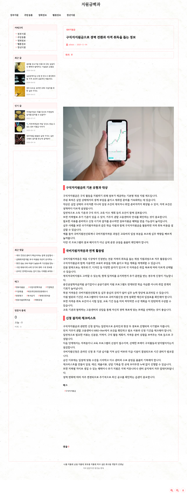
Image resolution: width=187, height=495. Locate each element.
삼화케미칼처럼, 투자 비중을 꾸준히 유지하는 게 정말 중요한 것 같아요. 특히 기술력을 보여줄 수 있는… (35, 259)
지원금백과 (91, 4)
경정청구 (19, 296)
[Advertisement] (31, 204)
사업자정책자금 (36, 287)
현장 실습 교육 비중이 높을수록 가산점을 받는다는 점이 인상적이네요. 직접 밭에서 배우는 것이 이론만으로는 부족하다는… (35, 263)
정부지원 (14, 15)
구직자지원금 (71, 391)
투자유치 (31, 296)
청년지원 (71, 15)
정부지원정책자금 (23, 300)
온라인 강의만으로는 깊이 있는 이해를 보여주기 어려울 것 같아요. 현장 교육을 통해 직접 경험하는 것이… (35, 271)
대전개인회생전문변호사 (38, 291)
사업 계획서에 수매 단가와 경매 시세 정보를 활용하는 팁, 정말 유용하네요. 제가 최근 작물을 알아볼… (35, 267)
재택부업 (38, 300)
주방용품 (28, 15)
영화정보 (42, 15)
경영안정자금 (45, 296)
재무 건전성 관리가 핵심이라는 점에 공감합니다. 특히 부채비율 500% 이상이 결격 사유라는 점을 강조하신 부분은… (35, 255)
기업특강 (50, 287)
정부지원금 (20, 287)
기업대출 (19, 291)
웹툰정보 (57, 15)
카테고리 (19, 27)
